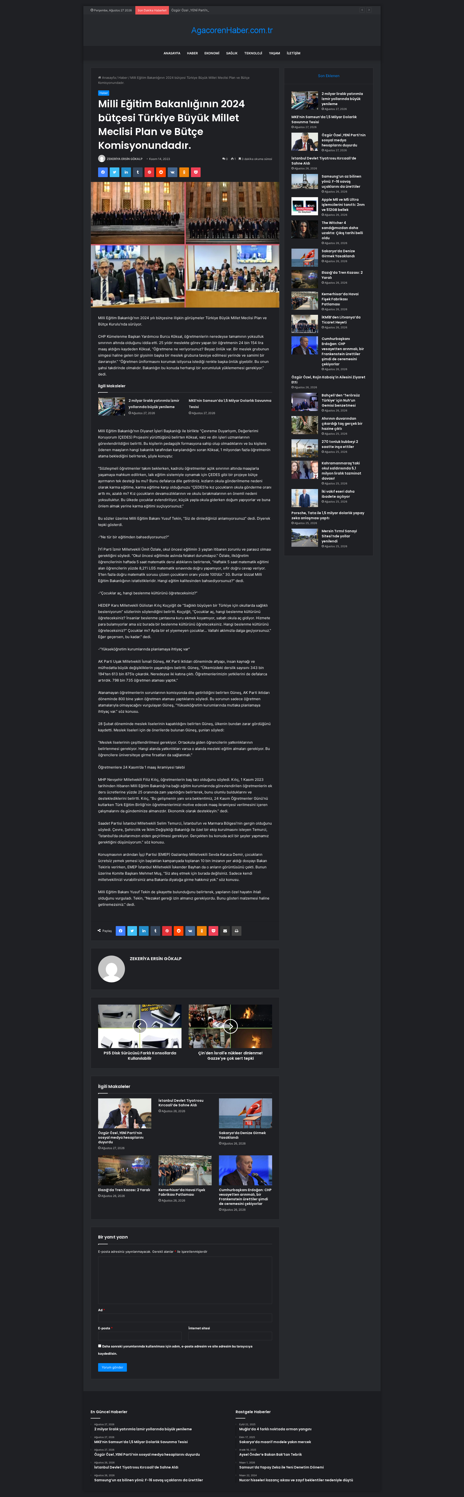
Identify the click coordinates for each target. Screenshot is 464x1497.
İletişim (293, 53)
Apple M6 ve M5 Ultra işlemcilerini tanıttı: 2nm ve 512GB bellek (343, 204)
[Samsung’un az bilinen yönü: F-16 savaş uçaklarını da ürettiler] (304, 181)
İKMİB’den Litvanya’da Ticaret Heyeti (341, 320)
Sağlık (232, 53)
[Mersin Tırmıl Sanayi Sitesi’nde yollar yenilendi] (304, 538)
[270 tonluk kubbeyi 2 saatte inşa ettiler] (304, 448)
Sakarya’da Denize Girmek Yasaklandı (242, 1135)
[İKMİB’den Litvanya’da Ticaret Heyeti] (304, 324)
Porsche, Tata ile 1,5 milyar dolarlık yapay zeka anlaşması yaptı (327, 515)
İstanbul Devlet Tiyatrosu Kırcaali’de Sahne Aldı (181, 1103)
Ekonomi (211, 53)
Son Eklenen (329, 75)
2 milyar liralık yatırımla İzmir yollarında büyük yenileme (342, 98)
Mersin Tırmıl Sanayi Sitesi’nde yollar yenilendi (339, 536)
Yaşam (274, 53)
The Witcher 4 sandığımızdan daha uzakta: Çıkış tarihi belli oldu (342, 230)
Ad (101, 1310)
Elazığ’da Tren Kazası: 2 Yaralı (124, 1190)
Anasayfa (172, 53)
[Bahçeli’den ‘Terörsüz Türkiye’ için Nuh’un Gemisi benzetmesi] (304, 402)
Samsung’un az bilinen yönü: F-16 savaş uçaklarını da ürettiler (341, 181)
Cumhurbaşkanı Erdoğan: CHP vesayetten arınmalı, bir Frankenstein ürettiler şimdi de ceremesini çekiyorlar (245, 1197)
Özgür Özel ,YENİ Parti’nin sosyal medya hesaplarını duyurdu (216, 10)
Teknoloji (253, 53)
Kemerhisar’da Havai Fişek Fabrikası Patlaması (182, 1192)
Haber (192, 53)
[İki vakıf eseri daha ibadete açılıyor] (304, 498)
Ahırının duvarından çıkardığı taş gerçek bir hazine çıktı (342, 423)
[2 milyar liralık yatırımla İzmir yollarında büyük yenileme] (111, 406)
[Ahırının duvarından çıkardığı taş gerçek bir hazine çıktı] (304, 425)
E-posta (105, 1328)
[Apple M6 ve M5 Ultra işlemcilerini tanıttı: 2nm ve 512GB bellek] (304, 206)
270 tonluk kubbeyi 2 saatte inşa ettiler (340, 444)
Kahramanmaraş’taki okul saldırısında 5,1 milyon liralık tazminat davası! (341, 471)
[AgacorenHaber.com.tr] (232, 30)
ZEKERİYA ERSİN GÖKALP (125, 159)
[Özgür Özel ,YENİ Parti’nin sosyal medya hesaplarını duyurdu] (124, 1113)
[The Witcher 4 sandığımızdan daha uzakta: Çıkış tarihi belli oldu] (304, 229)
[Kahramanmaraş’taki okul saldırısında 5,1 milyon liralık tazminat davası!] (304, 470)
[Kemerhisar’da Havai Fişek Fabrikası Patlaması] (185, 1170)
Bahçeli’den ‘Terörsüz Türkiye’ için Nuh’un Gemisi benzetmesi (341, 400)
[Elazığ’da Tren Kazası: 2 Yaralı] (124, 1170)
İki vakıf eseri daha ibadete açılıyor (338, 494)
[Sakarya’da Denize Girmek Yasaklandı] (245, 1113)
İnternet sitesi (199, 1328)
